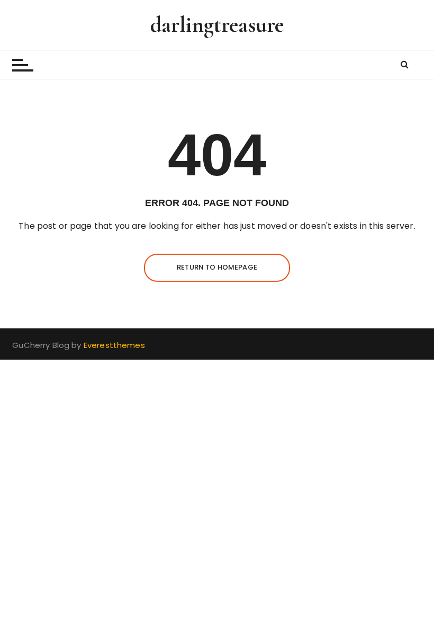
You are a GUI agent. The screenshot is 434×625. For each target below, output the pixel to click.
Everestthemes (114, 345)
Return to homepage (217, 267)
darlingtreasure (217, 24)
